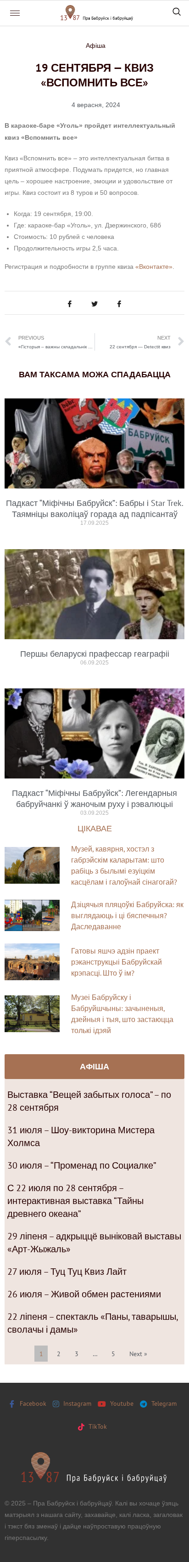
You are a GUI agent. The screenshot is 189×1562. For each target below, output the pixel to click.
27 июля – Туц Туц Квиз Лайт (67, 1272)
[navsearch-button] (176, 12)
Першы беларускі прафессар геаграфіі (94, 653)
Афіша (96, 45)
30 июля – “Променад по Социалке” (81, 1165)
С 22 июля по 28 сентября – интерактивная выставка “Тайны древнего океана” (75, 1201)
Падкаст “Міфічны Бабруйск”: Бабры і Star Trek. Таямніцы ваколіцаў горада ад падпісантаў (94, 508)
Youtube (120, 1403)
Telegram (163, 1403)
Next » (138, 1354)
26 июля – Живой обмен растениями (84, 1294)
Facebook (32, 1403)
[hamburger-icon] (15, 13)
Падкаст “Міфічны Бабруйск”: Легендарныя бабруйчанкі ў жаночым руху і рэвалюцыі (94, 798)
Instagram (76, 1403)
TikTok (97, 1426)
